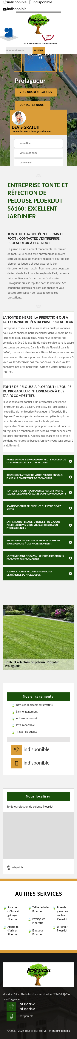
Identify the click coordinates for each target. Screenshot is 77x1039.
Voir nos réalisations (36, 92)
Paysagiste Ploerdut (38, 921)
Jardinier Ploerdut (62, 929)
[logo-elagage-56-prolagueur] (38, 23)
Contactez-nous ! (33, 105)
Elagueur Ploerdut (37, 932)
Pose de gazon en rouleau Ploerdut (62, 913)
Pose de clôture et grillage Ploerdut (13, 913)
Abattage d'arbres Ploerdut (13, 931)
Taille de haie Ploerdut (40, 909)
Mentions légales (59, 1030)
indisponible (17, 2)
